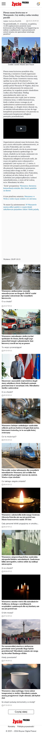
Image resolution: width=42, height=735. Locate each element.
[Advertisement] (21, 234)
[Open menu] (4, 3)
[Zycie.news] (20, 3)
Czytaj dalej (21, 711)
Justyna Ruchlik (15, 21)
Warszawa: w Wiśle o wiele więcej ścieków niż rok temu (19, 197)
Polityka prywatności (25, 726)
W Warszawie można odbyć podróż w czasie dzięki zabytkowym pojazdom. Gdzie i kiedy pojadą (21, 207)
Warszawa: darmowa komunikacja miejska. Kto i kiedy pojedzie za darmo (20, 188)
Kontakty (11, 726)
